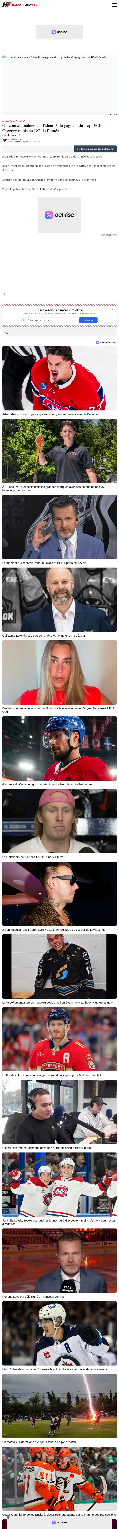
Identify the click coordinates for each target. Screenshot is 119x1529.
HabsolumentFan (15, 139)
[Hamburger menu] (114, 5)
